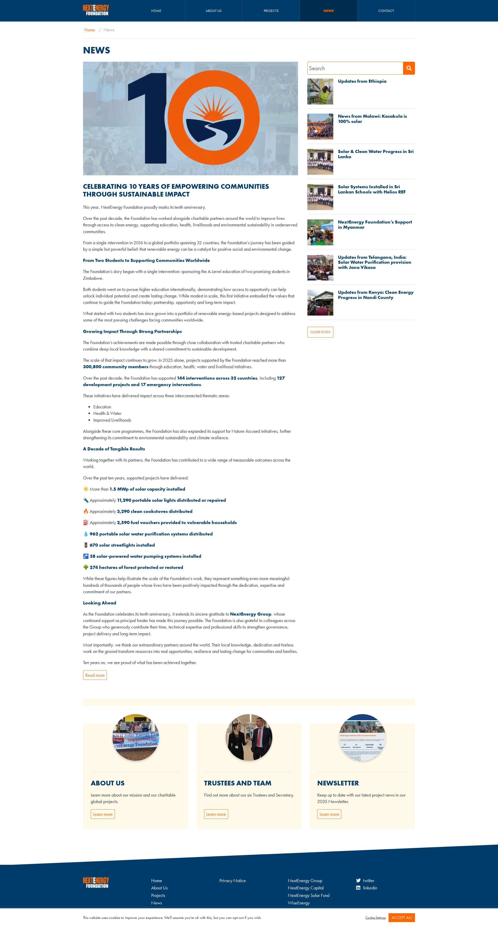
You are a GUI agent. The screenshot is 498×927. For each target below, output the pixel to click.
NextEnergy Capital (306, 888)
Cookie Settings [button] (375, 917)
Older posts (320, 332)
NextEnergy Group (305, 880)
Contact (386, 10)
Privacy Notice (232, 880)
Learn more (103, 814)
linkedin (370, 888)
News (328, 10)
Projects (271, 10)
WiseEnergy (299, 903)
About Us (214, 10)
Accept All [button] (402, 917)
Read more (95, 675)
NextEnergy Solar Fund (308, 895)
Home (156, 10)
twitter (368, 880)
